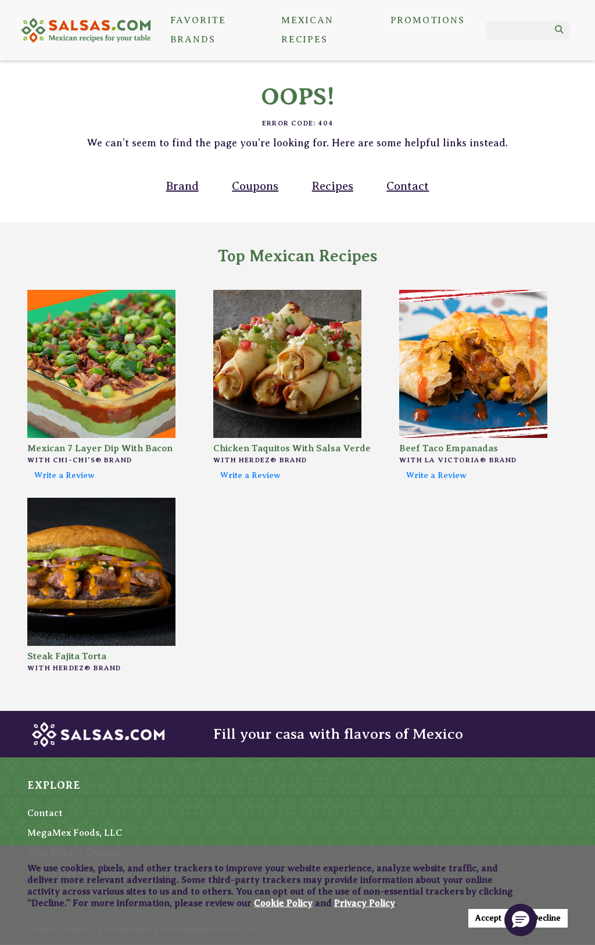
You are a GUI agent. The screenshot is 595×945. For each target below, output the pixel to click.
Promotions (427, 20)
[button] (520, 920)
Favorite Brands (198, 30)
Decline (546, 918)
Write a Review (64, 475)
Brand (182, 186)
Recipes (332, 186)
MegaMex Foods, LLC (74, 833)
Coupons (255, 186)
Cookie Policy (283, 903)
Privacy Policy (364, 903)
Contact (407, 186)
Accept (488, 918)
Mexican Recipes (307, 30)
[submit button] (559, 30)
